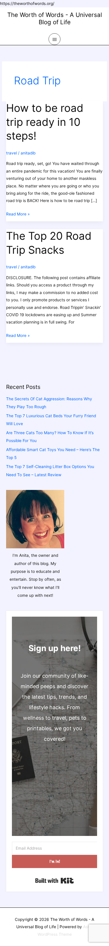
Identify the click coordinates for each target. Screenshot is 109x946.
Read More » (18, 214)
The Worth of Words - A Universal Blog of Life (54, 18)
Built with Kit (54, 880)
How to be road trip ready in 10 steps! (44, 122)
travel (11, 153)
